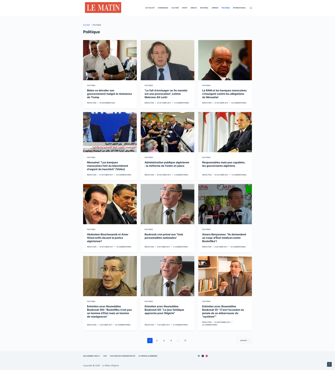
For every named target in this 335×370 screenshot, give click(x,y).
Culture (175, 8)
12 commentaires (180, 247)
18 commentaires (238, 247)
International (239, 8)
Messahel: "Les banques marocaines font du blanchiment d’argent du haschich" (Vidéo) (107, 166)
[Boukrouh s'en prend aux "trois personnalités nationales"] (167, 204)
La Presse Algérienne (147, 356)
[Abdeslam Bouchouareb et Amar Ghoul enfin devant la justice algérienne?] (110, 204)
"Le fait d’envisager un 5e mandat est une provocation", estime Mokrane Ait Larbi (166, 94)
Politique (226, 8)
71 (185, 340)
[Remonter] (329, 364)
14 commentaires (123, 247)
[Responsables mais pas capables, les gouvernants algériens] (225, 132)
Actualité (149, 8)
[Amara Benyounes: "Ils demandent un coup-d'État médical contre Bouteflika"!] (225, 204)
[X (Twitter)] (203, 356)
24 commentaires (122, 325)
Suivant (243, 340)
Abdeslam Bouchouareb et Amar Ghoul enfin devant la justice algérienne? (107, 238)
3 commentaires (181, 175)
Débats (194, 8)
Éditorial (204, 8)
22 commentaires (209, 325)
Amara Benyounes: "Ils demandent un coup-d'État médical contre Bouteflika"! (224, 238)
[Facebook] (199, 356)
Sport (184, 8)
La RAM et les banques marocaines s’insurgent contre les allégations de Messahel (224, 94)
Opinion (215, 8)
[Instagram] (207, 356)
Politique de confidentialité (122, 356)
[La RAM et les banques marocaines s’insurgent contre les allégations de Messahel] (225, 60)
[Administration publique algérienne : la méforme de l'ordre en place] (167, 132)
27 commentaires (180, 325)
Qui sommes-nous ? (91, 356)
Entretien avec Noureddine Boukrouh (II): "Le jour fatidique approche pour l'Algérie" (164, 310)
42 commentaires (238, 103)
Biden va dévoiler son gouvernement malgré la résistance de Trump (109, 94)
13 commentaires (181, 103)
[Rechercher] (251, 8)
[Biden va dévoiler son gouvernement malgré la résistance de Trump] (110, 60)
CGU (105, 356)
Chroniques (163, 8)
